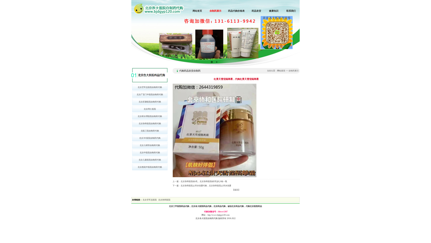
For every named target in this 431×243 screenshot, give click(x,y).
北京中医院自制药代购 (150, 152)
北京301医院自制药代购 (149, 138)
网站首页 (197, 11)
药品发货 (256, 11)
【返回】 (236, 190)
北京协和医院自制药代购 (150, 123)
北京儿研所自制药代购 (150, 145)
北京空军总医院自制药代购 (150, 87)
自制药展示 (215, 11)
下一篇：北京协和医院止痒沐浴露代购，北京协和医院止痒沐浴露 (202, 185)
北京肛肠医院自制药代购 (150, 102)
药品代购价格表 (236, 11)
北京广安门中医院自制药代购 (150, 94)
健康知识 (273, 11)
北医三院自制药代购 (150, 131)
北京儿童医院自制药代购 (150, 160)
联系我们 (291, 11)
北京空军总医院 (150, 200)
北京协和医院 (164, 200)
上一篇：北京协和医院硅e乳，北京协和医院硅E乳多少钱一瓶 (200, 181)
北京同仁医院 (150, 109)
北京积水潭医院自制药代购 (150, 116)
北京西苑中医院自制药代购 (150, 167)
